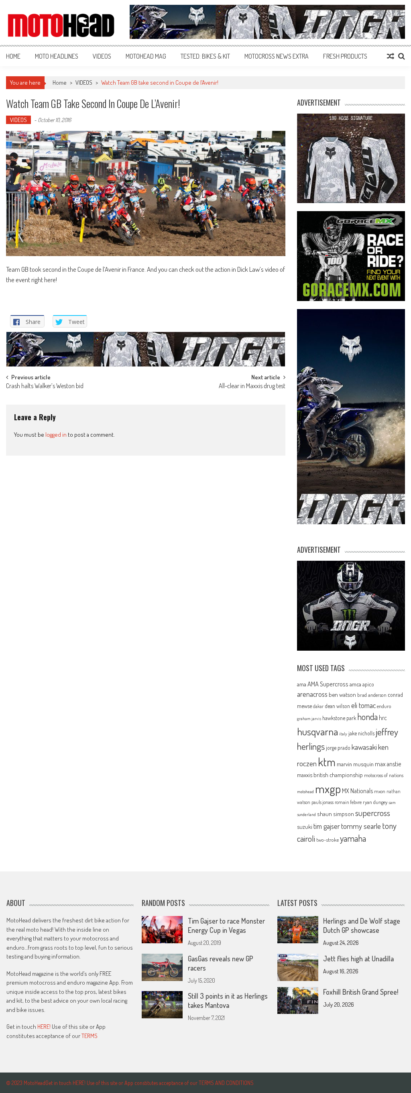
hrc (383, 718)
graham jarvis (309, 718)
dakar (318, 706)
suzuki (304, 826)
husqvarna (317, 731)
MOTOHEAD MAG (146, 56)
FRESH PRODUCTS (345, 56)
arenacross (312, 694)
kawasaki (364, 746)
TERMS (89, 1036)
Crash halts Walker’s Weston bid (44, 386)
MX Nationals (357, 791)
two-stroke (327, 839)
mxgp (328, 788)
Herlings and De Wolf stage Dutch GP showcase (361, 925)
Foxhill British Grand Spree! (360, 991)
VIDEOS (102, 56)
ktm (327, 762)
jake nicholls (361, 733)
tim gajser (326, 826)
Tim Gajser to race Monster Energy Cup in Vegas (226, 925)
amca (355, 684)
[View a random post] (390, 56)
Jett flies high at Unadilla (358, 958)
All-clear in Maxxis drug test (252, 386)
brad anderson (372, 695)
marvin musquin (355, 763)
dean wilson (337, 705)
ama (301, 684)
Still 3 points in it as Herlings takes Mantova (228, 1000)
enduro (384, 706)
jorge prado (338, 747)
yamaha (353, 838)
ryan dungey (375, 802)
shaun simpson (335, 814)
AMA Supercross (327, 684)
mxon (379, 791)
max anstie (388, 764)
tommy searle (361, 825)
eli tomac (363, 705)
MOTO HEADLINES (56, 56)
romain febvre (348, 802)
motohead (305, 791)
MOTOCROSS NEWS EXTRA (276, 56)
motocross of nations (383, 775)
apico (368, 684)
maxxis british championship (330, 774)
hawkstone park (339, 717)
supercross (372, 812)
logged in (56, 434)
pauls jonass (322, 802)
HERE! (44, 1026)
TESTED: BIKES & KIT (205, 56)
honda (367, 716)
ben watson (342, 694)
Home (13, 56)
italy (343, 734)
